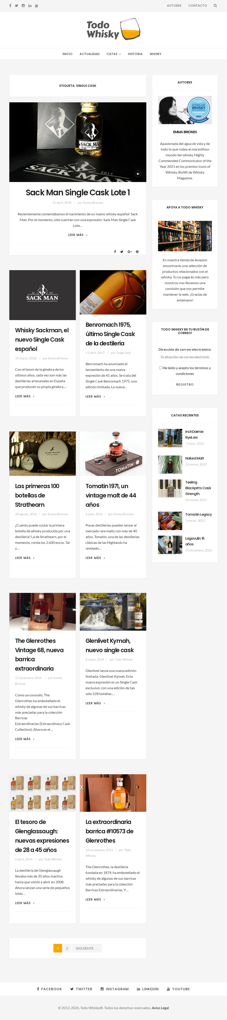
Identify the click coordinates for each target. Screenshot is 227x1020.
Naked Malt (194, 458)
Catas (112, 54)
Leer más (78, 235)
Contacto (197, 5)
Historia (135, 54)
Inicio (67, 54)
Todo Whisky (124, 659)
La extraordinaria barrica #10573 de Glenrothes (109, 831)
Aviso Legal (160, 1008)
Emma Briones (93, 202)
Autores (174, 5)
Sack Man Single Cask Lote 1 (78, 192)
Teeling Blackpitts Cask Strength (198, 488)
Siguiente (87, 948)
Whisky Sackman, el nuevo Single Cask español (41, 339)
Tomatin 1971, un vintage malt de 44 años (111, 495)
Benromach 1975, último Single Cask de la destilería (110, 334)
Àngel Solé (123, 353)
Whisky (155, 54)
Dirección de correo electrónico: (185, 349)
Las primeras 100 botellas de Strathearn (37, 495)
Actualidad (90, 54)
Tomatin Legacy (198, 514)
